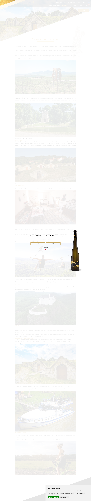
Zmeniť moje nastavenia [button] (64, 497)
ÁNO (37, 244)
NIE (53, 244)
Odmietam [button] (56, 497)
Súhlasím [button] (50, 497)
